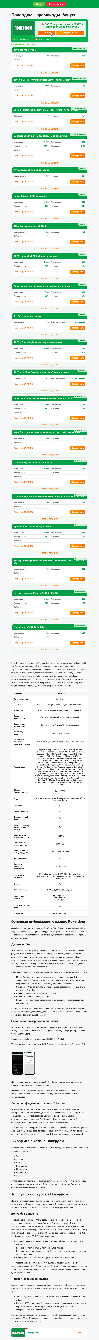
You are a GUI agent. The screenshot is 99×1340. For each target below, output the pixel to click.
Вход (39, 4)
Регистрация (56, 4)
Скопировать (77, 65)
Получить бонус (70, 33)
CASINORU (28, 65)
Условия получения (49, 72)
